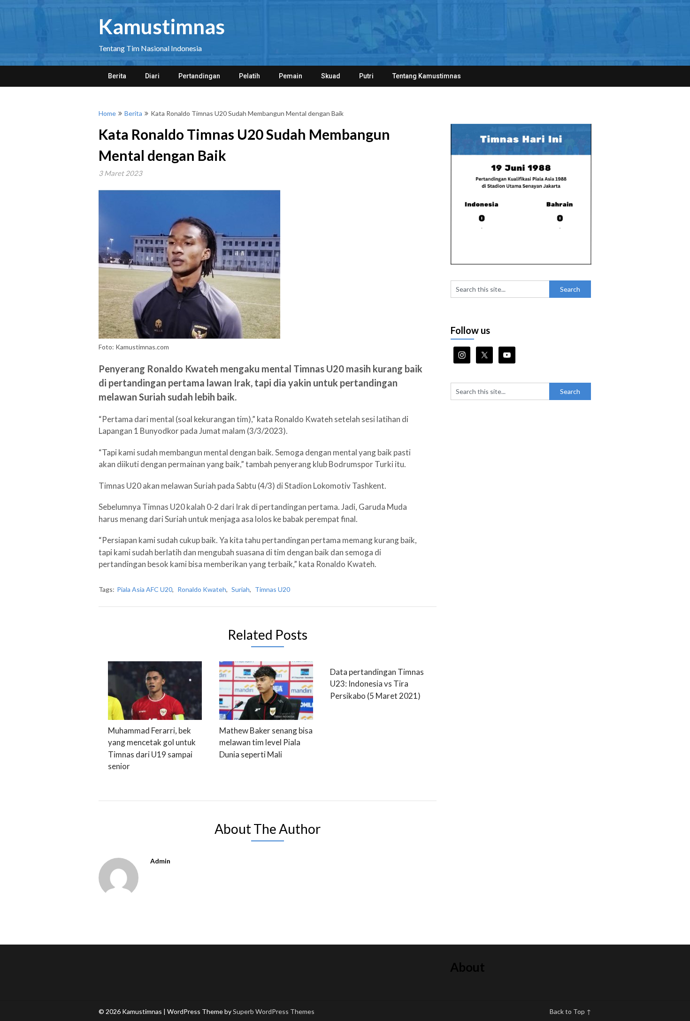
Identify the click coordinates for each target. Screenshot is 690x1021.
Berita (117, 76)
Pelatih (249, 76)
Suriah (240, 589)
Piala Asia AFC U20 (144, 589)
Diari (152, 76)
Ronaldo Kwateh (201, 589)
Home (107, 113)
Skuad (330, 76)
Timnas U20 (272, 589)
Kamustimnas (162, 26)
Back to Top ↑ (570, 1011)
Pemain (290, 76)
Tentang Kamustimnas (426, 76)
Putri (366, 76)
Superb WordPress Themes (273, 1011)
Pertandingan (199, 76)
